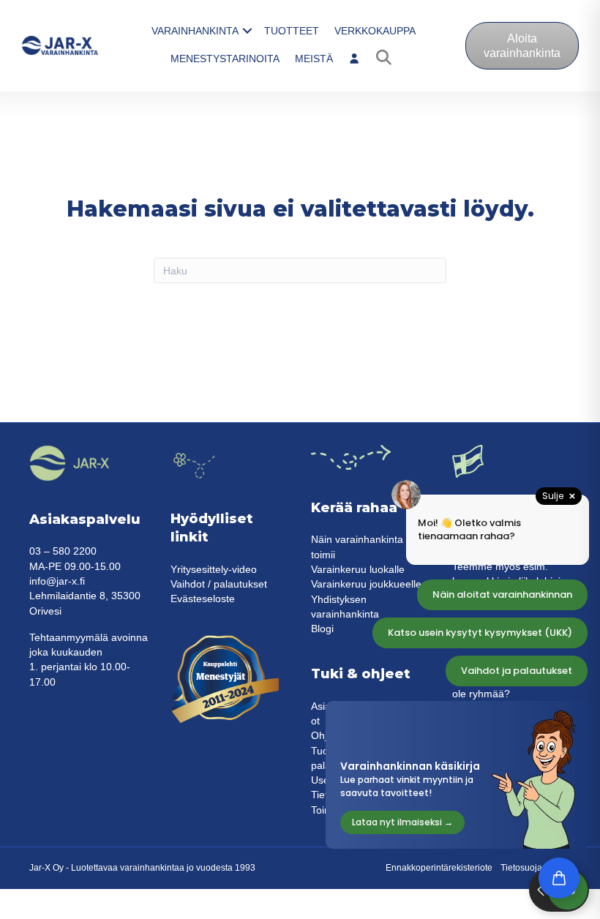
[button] (247, 30)
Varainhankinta (195, 31)
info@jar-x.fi (57, 581)
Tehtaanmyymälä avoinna (88, 637)
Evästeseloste (202, 598)
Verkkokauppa (375, 31)
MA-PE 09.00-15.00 (75, 566)
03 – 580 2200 (63, 551)
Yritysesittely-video (213, 569)
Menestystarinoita (225, 58)
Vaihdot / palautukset (218, 584)
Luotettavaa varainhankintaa (127, 868)
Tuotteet (291, 31)
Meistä (314, 58)
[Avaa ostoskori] (559, 878)
